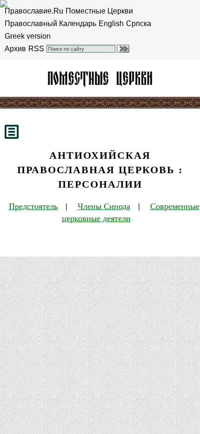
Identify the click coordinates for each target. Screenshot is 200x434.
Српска (138, 23)
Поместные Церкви (99, 11)
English (111, 23)
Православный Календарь (50, 23)
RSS (36, 49)
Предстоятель (33, 205)
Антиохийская (100, 78)
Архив (15, 49)
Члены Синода (104, 205)
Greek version (28, 36)
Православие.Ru (34, 11)
